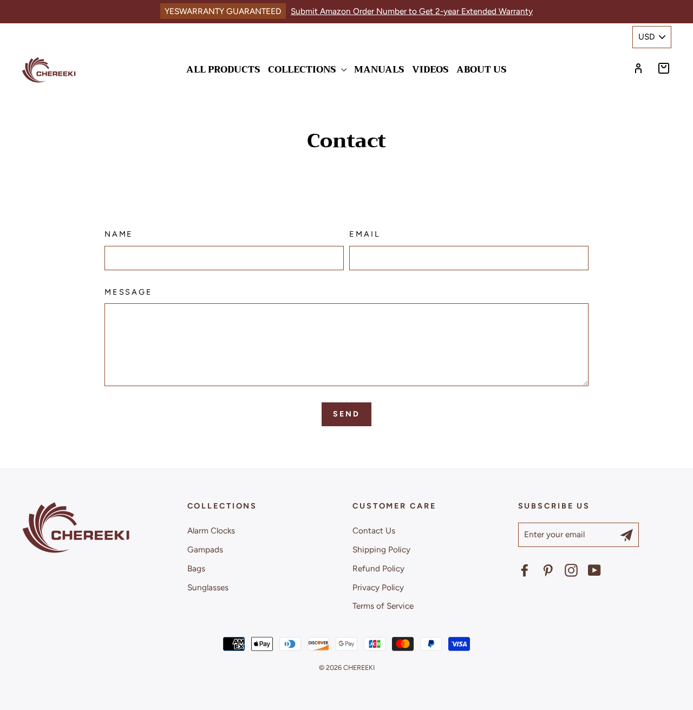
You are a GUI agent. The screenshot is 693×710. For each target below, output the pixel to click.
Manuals (379, 69)
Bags (196, 568)
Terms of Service (383, 606)
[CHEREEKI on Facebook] (524, 569)
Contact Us (373, 530)
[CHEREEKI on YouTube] (594, 569)
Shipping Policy (381, 549)
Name (119, 234)
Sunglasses (207, 587)
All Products (223, 69)
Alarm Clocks (211, 530)
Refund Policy (378, 568)
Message (128, 292)
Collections (303, 69)
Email (364, 234)
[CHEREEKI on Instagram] (571, 569)
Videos (430, 69)
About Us (481, 69)
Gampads (205, 549)
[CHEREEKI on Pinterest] (547, 569)
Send (346, 414)
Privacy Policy (378, 587)
